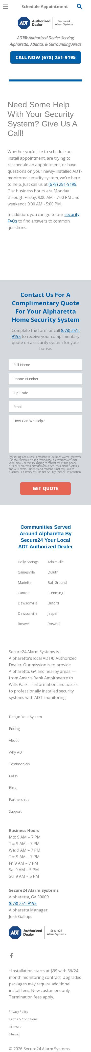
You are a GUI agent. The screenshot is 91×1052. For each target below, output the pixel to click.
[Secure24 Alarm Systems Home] (45, 23)
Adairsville (56, 561)
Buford (53, 603)
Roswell (24, 623)
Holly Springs (28, 561)
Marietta (25, 582)
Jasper (53, 613)
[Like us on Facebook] (11, 956)
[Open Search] (79, 6)
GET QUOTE (45, 488)
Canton (24, 592)
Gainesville (26, 572)
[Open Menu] (5, 7)
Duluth (53, 572)
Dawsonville (27, 603)
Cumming (55, 592)
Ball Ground (57, 582)
